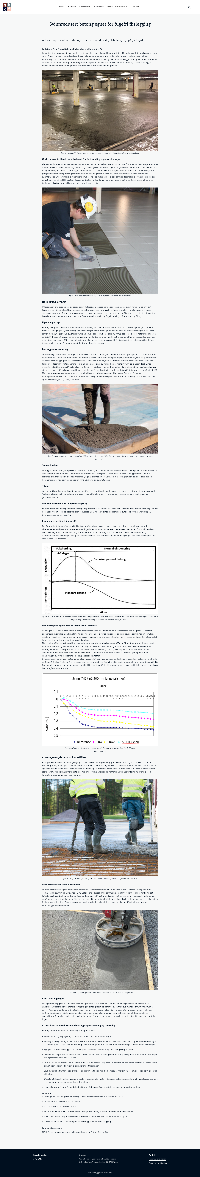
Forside (61, 7)
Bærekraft (99, 7)
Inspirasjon (85, 7)
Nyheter (72, 7)
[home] (7, 7)
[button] (118, 7)
